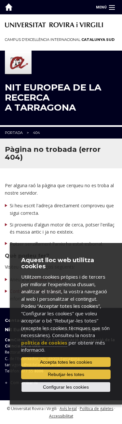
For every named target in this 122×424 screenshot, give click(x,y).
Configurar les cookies (66, 387)
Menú (101, 7)
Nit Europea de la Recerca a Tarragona (53, 97)
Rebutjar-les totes (66, 374)
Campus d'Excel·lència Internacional (60, 39)
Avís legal (68, 408)
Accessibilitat (61, 416)
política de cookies (44, 342)
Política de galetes (96, 408)
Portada (14, 132)
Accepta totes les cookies (66, 362)
